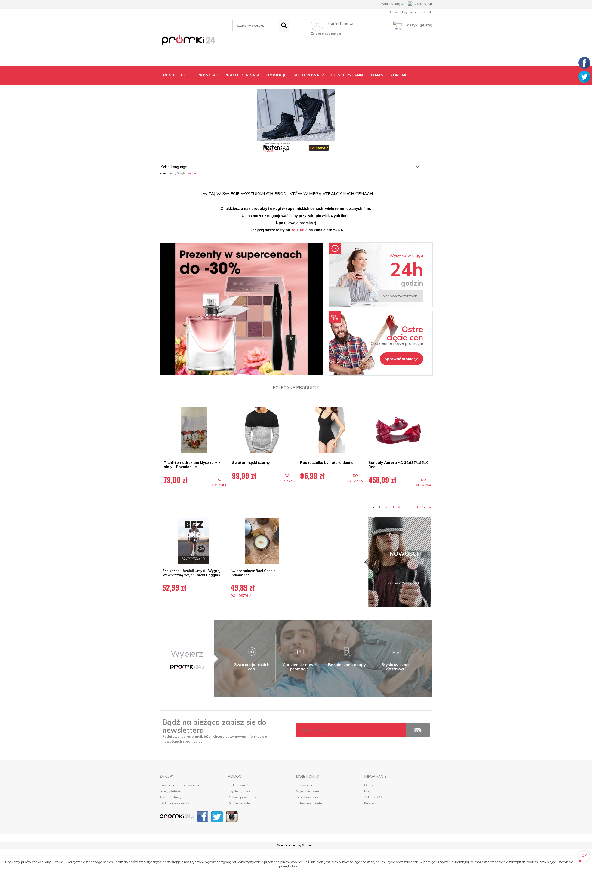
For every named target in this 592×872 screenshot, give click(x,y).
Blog (367, 791)
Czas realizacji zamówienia (179, 785)
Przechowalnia (307, 797)
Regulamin (409, 12)
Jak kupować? (238, 785)
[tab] (235, 371)
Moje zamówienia (308, 791)
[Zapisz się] (418, 730)
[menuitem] (169, 75)
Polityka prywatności (243, 797)
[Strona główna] (194, 41)
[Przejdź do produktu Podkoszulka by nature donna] (330, 430)
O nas (393, 12)
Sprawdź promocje (402, 358)
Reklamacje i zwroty (174, 803)
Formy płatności (171, 791)
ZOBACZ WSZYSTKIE (404, 583)
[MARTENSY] (296, 121)
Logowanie (304, 785)
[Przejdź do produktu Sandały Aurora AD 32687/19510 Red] (398, 430)
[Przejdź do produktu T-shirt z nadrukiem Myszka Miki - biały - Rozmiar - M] (193, 430)
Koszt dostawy (170, 797)
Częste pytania (239, 791)
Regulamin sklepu (240, 803)
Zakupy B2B (373, 797)
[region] (241, 309)
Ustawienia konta (309, 803)
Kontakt (427, 12)
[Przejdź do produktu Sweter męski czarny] (262, 430)
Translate (192, 173)
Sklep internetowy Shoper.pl (296, 845)
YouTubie (299, 230)
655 (421, 507)
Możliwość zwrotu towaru (401, 296)
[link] (241, 309)
